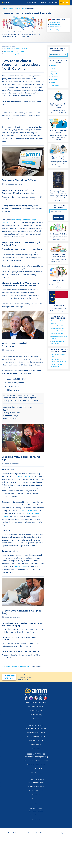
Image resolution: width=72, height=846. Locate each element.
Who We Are (36, 795)
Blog (29, 2)
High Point (54, 79)
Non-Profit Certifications (36, 783)
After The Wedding (54, 30)
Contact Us (36, 799)
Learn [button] (42, 2)
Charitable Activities (36, 811)
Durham (53, 71)
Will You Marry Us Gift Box (36, 736)
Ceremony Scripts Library (36, 765)
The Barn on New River (27, 510)
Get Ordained (64, 2)
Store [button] (49, 2)
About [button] (34, 2)
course (37, 269)
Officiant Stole (36, 745)
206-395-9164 (43, 702)
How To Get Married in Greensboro (14, 51)
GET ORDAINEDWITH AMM (9, 677)
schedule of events (23, 476)
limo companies (21, 566)
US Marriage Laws (36, 773)
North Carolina (21, 8)
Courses (36, 719)
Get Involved (36, 819)
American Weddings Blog (36, 706)
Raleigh (53, 82)
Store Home (36, 749)
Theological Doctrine (36, 791)
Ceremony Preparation (55, 26)
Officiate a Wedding (54, 28)
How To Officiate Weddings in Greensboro (16, 48)
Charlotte (53, 68)
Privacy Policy (59, 833)
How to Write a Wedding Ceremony (36, 757)
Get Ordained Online (54, 22)
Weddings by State (11, 8)
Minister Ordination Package (36, 728)
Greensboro (54, 77)
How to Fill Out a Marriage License (36, 761)
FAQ (36, 803)
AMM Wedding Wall (36, 710)
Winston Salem (55, 85)
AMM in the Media (36, 815)
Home (3, 8)
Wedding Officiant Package (36, 732)
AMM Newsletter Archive (36, 787)
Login (56, 2)
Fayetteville (54, 74)
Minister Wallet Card (36, 741)
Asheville (53, 65)
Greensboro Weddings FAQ (11, 54)
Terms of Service (12, 833)
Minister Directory (36, 715)
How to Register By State (36, 769)
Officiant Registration (54, 24)
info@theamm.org (31, 702)
